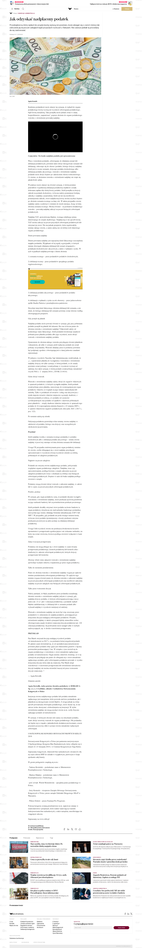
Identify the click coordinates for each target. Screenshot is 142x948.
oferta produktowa (39, 942)
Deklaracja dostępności (27, 929)
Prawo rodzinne (34, 841)
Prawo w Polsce (34, 872)
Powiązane (13, 838)
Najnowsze (40, 838)
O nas (11, 921)
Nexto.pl (55, 925)
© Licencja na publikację (36, 826)
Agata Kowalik (32, 101)
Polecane (26, 838)
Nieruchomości (97, 857)
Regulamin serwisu (26, 925)
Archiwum (40, 927)
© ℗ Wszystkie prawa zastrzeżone (39, 827)
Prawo (76, 9)
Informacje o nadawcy (27, 927)
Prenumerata (41, 925)
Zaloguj (127, 9)
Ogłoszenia (40, 923)
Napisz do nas (14, 925)
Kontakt (12, 923)
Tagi (51, 838)
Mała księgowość (58, 927)
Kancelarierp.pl (57, 929)
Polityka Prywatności (26, 921)
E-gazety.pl (56, 923)
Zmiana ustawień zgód (27, 923)
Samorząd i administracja (26, 13)
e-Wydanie (116, 9)
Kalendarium (25, 942)
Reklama (39, 921)
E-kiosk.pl (55, 921)
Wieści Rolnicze (57, 931)
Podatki (95, 872)
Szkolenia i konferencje (17, 938)
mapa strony (13, 942)
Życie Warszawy (57, 933)
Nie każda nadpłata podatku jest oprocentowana (56, 156)
